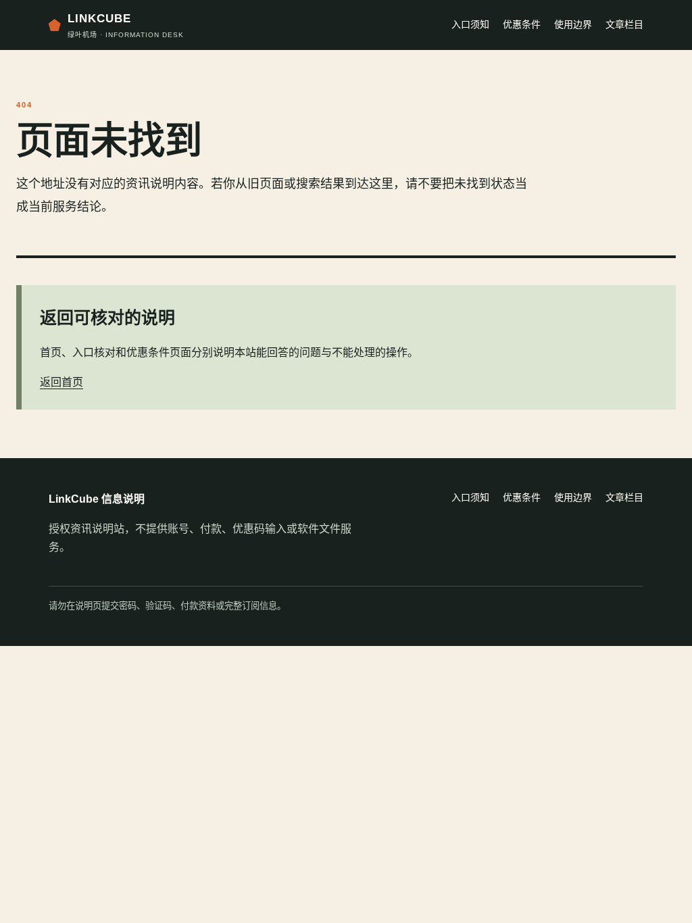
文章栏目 (624, 24)
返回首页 (61, 382)
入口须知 (470, 24)
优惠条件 (522, 24)
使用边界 (573, 24)
